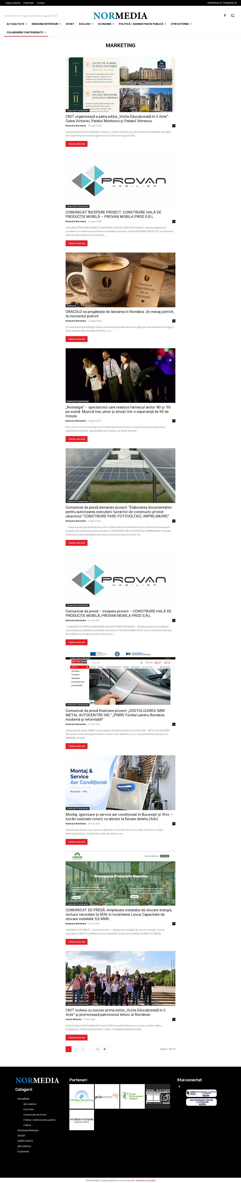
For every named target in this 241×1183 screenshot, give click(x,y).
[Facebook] (225, 15)
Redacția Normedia (76, 125)
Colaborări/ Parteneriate (77, 110)
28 (97, 1049)
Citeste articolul (76, 144)
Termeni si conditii (145, 1180)
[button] (232, 15)
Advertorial (72, 305)
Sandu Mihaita (74, 1019)
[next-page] (105, 1049)
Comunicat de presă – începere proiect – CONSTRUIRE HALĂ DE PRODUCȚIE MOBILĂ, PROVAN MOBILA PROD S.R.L (118, 613)
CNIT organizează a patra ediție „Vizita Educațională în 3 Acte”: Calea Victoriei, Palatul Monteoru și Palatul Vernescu (117, 118)
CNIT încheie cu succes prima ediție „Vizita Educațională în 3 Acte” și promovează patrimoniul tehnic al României (115, 1012)
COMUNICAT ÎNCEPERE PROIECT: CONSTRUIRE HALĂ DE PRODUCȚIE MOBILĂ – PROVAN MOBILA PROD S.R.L (113, 214)
